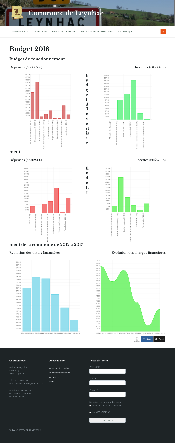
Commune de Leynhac (66, 13)
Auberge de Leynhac (59, 368)
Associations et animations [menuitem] (97, 31)
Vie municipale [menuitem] (20, 31)
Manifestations (101, 412)
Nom (92, 378)
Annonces (54, 377)
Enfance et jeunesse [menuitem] (63, 31)
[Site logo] (17, 20)
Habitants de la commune (107, 405)
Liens (51, 381)
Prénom (94, 367)
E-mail (93, 390)
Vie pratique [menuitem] (125, 31)
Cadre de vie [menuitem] (40, 31)
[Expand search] (163, 31)
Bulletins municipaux (59, 372)
